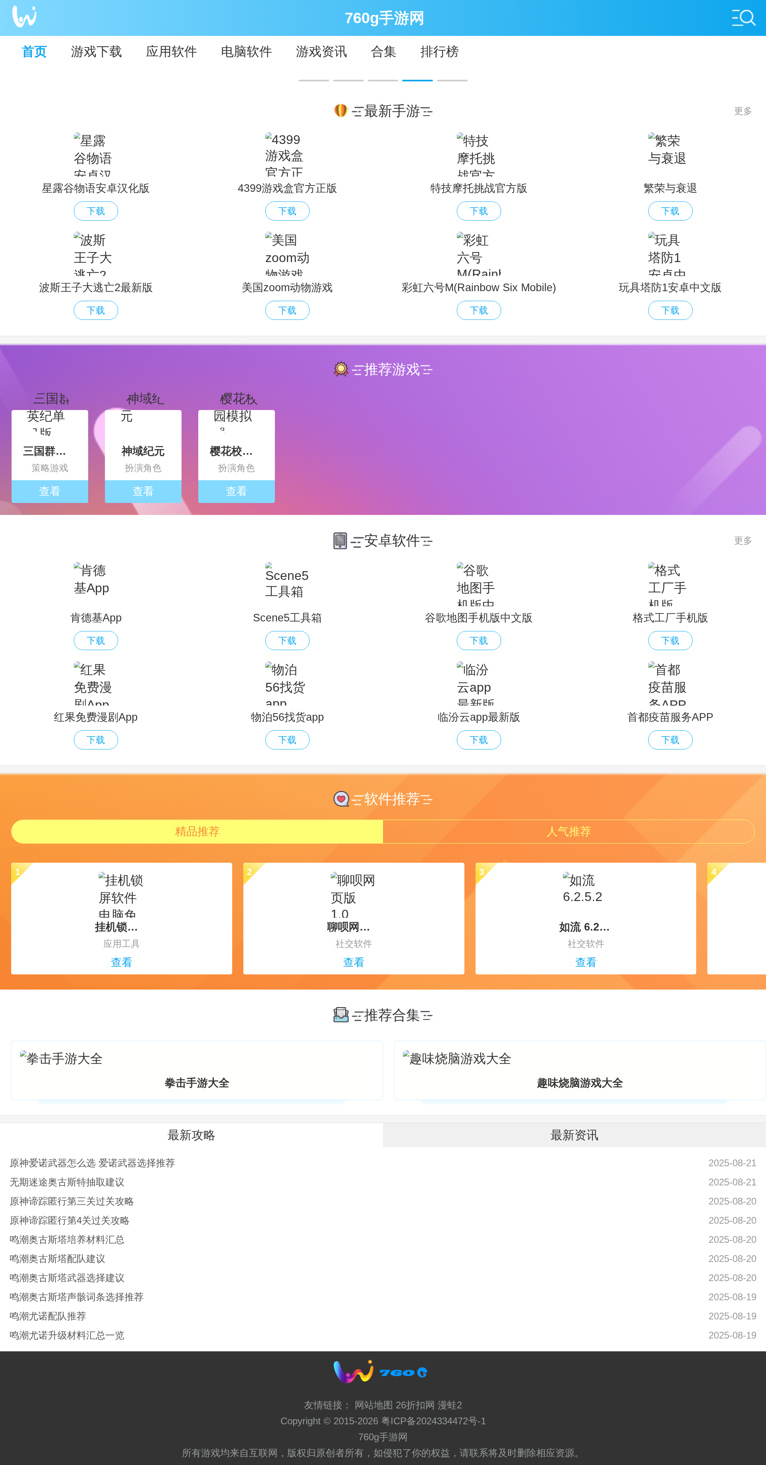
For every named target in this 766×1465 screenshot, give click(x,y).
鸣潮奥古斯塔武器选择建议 (67, 1277)
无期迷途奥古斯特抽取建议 (67, 1182)
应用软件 (171, 51)
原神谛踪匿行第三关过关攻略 (72, 1201)
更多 (743, 111)
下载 (96, 211)
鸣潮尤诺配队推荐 (48, 1316)
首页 (34, 51)
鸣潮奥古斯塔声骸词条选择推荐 (77, 1296)
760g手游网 (383, 1436)
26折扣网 (415, 1405)
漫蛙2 (450, 1405)
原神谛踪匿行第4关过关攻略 (70, 1220)
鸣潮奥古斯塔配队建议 (57, 1258)
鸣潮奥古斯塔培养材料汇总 (67, 1239)
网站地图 (374, 1405)
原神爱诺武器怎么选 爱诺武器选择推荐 (92, 1162)
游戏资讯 (321, 51)
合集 (384, 51)
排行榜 (440, 51)
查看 (50, 491)
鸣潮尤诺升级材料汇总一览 (67, 1335)
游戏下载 (96, 51)
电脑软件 (246, 51)
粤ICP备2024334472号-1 (433, 1421)
